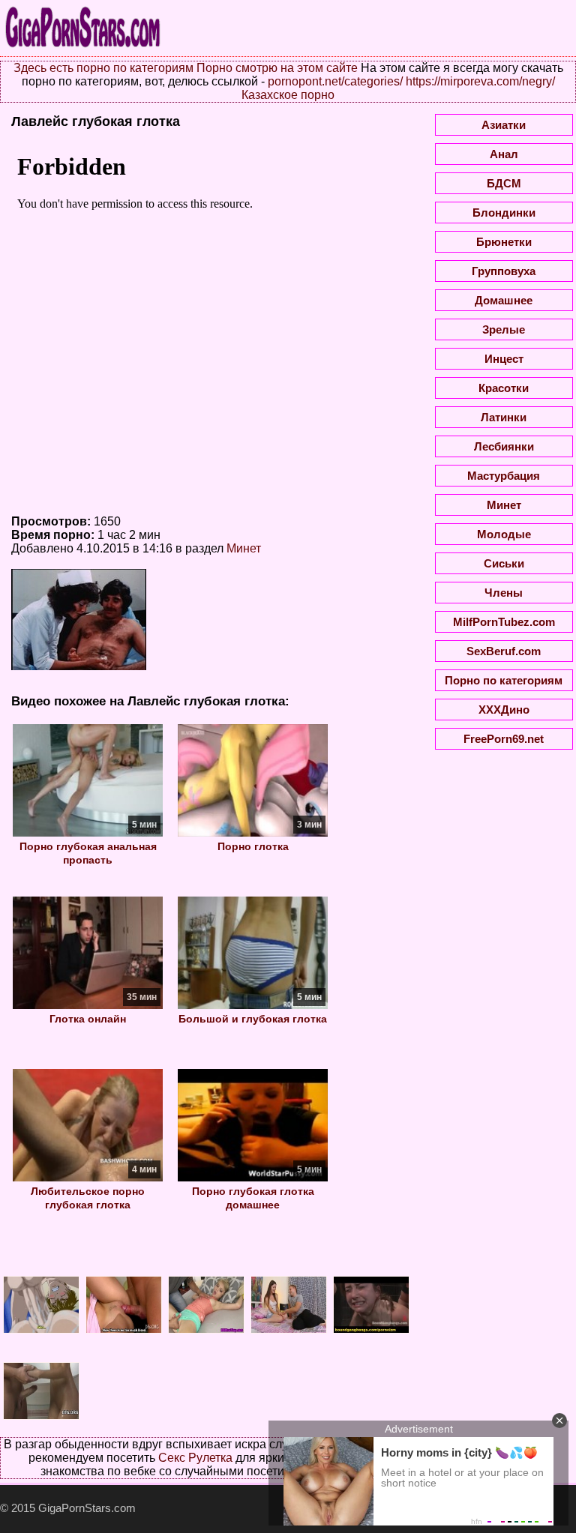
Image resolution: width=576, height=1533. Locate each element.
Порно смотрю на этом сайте (277, 67)
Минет (243, 548)
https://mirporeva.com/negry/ (480, 81)
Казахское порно (288, 94)
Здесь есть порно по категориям (104, 67)
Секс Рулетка (195, 1457)
